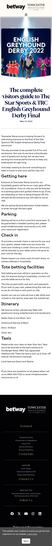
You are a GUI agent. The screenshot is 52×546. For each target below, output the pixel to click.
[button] (26, 15)
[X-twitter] (19, 514)
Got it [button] (26, 541)
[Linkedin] (40, 514)
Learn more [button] (32, 534)
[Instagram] (33, 514)
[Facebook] (12, 514)
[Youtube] (26, 514)
